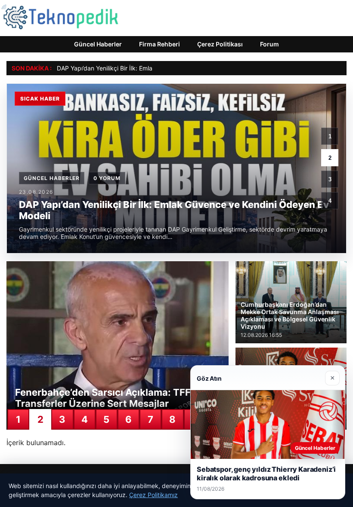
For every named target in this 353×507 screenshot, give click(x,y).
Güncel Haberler (98, 44)
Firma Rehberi (159, 44)
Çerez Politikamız (153, 494)
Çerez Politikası (220, 44)
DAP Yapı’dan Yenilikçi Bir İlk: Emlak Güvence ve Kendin (134, 68)
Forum (269, 44)
